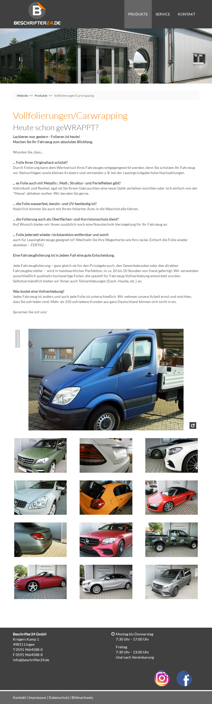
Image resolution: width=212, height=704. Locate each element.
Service (163, 14)
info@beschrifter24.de (31, 660)
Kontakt (186, 14)
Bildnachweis (82, 697)
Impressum (37, 697)
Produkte (138, 14)
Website (22, 95)
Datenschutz (59, 697)
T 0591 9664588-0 (28, 649)
